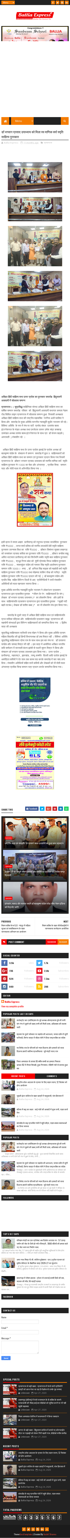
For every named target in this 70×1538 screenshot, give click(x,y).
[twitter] (57, 2)
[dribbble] (33, 1529)
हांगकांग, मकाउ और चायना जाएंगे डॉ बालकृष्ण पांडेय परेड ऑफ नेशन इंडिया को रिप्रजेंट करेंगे (35, 905)
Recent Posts (18, 1076)
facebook (51, 941)
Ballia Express (12, 1001)
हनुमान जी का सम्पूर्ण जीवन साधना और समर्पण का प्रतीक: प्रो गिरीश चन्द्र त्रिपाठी (35, 873)
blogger (63, 941)
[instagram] (62, 2)
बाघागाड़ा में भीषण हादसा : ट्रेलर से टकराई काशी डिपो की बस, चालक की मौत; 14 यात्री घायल (40, 1279)
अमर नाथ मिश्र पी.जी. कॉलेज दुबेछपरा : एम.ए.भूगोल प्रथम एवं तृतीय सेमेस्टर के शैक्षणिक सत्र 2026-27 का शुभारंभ (40, 1261)
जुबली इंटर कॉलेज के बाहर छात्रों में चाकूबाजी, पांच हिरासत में (40, 1095)
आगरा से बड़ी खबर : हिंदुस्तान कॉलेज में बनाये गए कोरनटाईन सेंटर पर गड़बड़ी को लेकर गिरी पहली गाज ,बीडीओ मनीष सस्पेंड (42, 1431)
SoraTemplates (26, 1534)
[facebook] (53, 2)
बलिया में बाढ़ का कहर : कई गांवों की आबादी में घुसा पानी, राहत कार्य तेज (42, 1111)
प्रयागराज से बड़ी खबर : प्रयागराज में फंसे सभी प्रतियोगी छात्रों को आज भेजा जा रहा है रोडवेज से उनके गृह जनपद (40, 1387)
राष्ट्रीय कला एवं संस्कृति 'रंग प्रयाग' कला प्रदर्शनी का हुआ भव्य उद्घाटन (34, 843)
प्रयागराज (48, 142)
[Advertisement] (35, 80)
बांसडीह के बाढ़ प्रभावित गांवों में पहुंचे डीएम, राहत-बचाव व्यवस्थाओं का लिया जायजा (42, 1124)
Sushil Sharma (49, 1534)
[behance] (67, 2)
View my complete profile (12, 1006)
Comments (52, 1076)
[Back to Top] (47, 1529)
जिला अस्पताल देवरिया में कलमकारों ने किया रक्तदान (38, 1416)
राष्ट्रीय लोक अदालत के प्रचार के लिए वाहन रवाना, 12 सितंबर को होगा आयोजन (42, 1083)
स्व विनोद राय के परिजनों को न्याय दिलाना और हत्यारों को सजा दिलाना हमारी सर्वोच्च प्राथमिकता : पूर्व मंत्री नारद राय (40, 1049)
